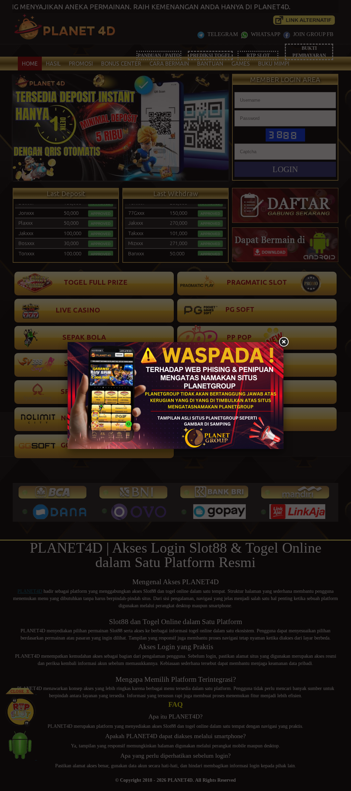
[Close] (283, 342)
